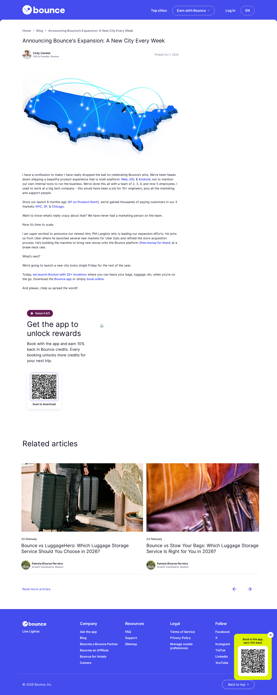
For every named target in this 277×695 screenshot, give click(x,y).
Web (124, 179)
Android (144, 179)
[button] (36, 589)
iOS (131, 179)
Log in (230, 10)
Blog (39, 30)
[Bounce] (43, 10)
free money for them (155, 243)
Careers (85, 663)
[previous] (235, 589)
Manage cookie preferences (181, 646)
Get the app (88, 632)
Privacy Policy (180, 638)
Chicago (58, 206)
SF (45, 206)
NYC (39, 206)
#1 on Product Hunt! (83, 202)
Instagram (222, 644)
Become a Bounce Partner (99, 644)
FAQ (128, 632)
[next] (250, 589)
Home (26, 30)
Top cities (159, 10)
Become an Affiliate (94, 650)
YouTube (221, 663)
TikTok (220, 650)
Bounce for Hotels (93, 656)
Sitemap (131, 644)
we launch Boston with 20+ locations (60, 274)
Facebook (222, 632)
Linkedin (221, 656)
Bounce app (63, 279)
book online (95, 279)
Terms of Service (182, 632)
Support (131, 638)
